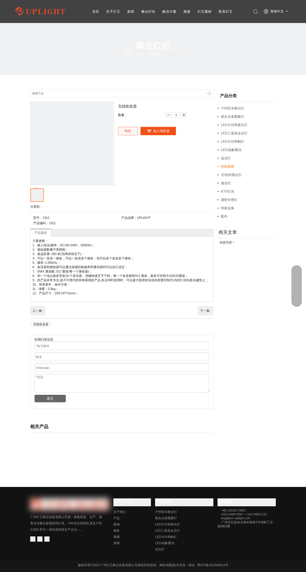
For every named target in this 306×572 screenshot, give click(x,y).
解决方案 (169, 11)
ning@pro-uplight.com (235, 518)
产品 (116, 518)
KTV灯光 (227, 191)
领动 (191, 565)
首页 (95, 11)
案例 (116, 524)
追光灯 (226, 158)
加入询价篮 (161, 131)
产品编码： (41, 223)
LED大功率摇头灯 (234, 125)
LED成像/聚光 (231, 150)
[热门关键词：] (209, 93)
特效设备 (227, 208)
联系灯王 (226, 11)
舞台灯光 (148, 11)
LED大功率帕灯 (232, 141)
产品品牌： (129, 217)
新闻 (130, 11)
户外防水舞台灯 (232, 108)
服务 (116, 530)
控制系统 (227, 166)
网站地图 (165, 565)
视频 (186, 11)
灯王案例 (204, 11)
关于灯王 (113, 11)
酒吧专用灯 (229, 200)
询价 (127, 131)
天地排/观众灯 (231, 175)
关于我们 (119, 512)
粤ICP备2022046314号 (212, 565)
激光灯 (226, 183)
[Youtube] (47, 539)
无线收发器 (41, 324)
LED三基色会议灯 (234, 133)
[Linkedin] (39, 539)
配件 (224, 216)
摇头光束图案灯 (232, 116)
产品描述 (41, 232)
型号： (38, 217)
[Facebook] (32, 539)
